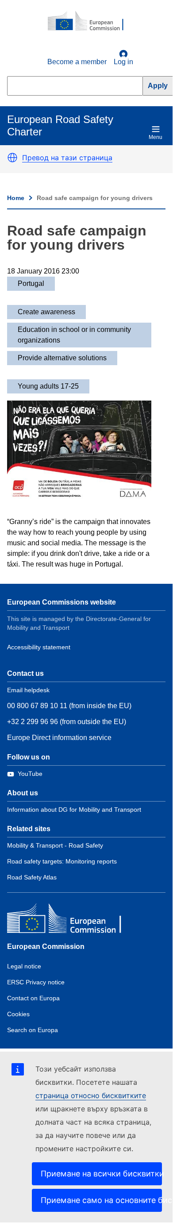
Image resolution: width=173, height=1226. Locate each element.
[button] (12, 157)
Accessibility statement (38, 647)
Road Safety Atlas (32, 877)
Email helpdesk (28, 690)
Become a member (77, 62)
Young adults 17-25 (48, 386)
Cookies (18, 1014)
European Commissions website (61, 602)
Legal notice (24, 966)
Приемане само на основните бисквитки (101, 1200)
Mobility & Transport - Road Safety (55, 845)
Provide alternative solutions (62, 358)
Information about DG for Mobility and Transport (74, 809)
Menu (155, 137)
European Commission (46, 946)
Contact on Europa (33, 998)
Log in (123, 62)
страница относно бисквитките (90, 1095)
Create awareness (46, 312)
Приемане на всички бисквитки (101, 1173)
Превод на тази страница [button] (67, 157)
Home (15, 197)
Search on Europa (32, 1029)
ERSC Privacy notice (36, 982)
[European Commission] (90, 21)
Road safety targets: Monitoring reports (62, 861)
